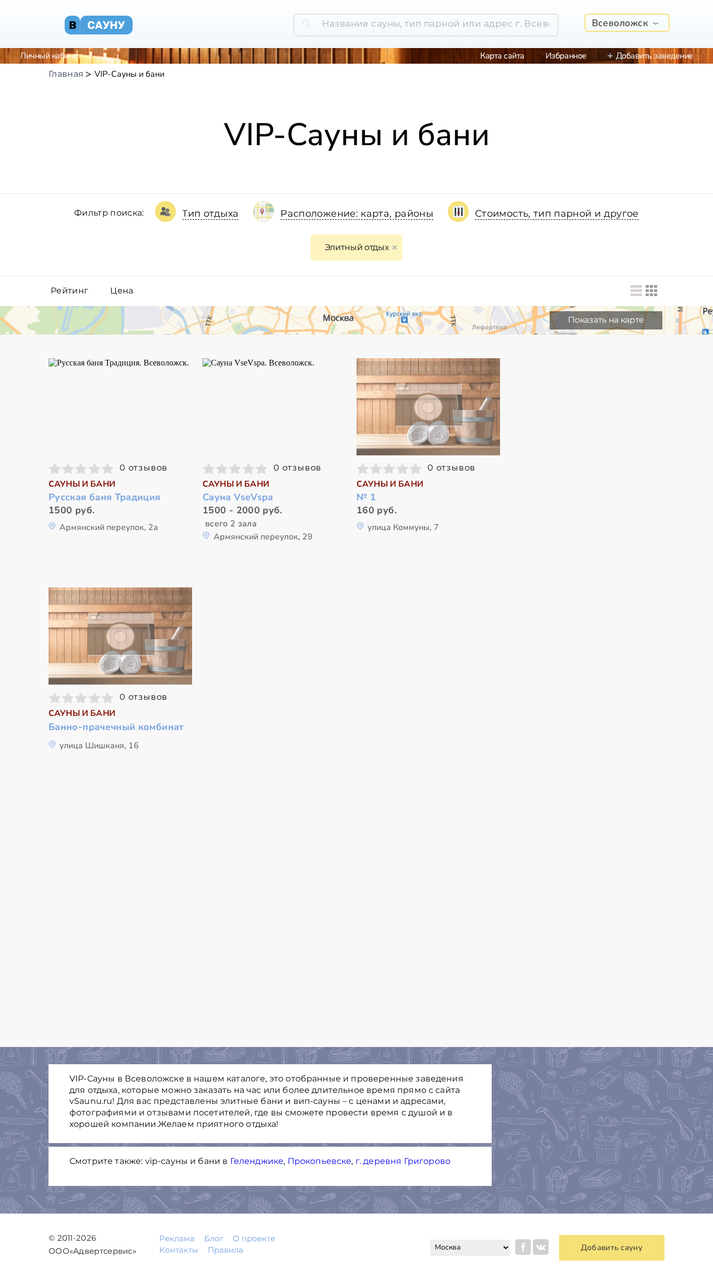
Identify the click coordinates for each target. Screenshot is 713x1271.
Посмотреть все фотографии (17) (274, 405)
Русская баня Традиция (105, 497)
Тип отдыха (210, 213)
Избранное (566, 56)
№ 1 (366, 497)
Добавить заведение (654, 56)
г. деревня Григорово (402, 1161)
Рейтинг (69, 291)
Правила (225, 1250)
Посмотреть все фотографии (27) (120, 405)
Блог (213, 1238)
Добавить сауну (612, 1247)
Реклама (177, 1238)
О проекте (254, 1238)
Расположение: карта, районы (356, 213)
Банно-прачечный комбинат (116, 727)
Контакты (178, 1250)
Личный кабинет (50, 56)
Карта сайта (502, 56)
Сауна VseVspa (238, 497)
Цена (121, 291)
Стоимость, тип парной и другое (557, 213)
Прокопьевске (320, 1161)
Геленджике (257, 1161)
